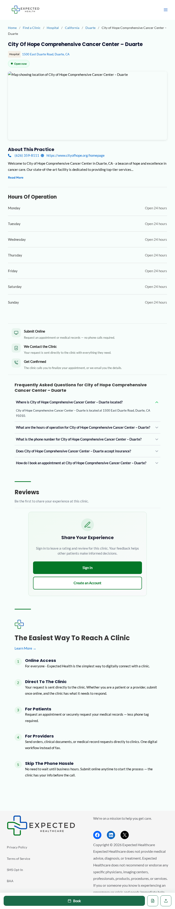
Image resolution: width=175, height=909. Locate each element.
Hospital (53, 28)
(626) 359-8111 (27, 155)
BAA (10, 881)
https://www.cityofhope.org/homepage (75, 155)
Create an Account (87, 583)
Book (77, 901)
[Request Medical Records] (152, 900)
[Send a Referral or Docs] (165, 900)
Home (12, 28)
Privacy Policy (17, 847)
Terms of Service (18, 858)
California (72, 28)
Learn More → (25, 648)
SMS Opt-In (15, 870)
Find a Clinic (32, 28)
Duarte (90, 28)
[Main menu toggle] (165, 10)
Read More (15, 177)
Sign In (87, 568)
